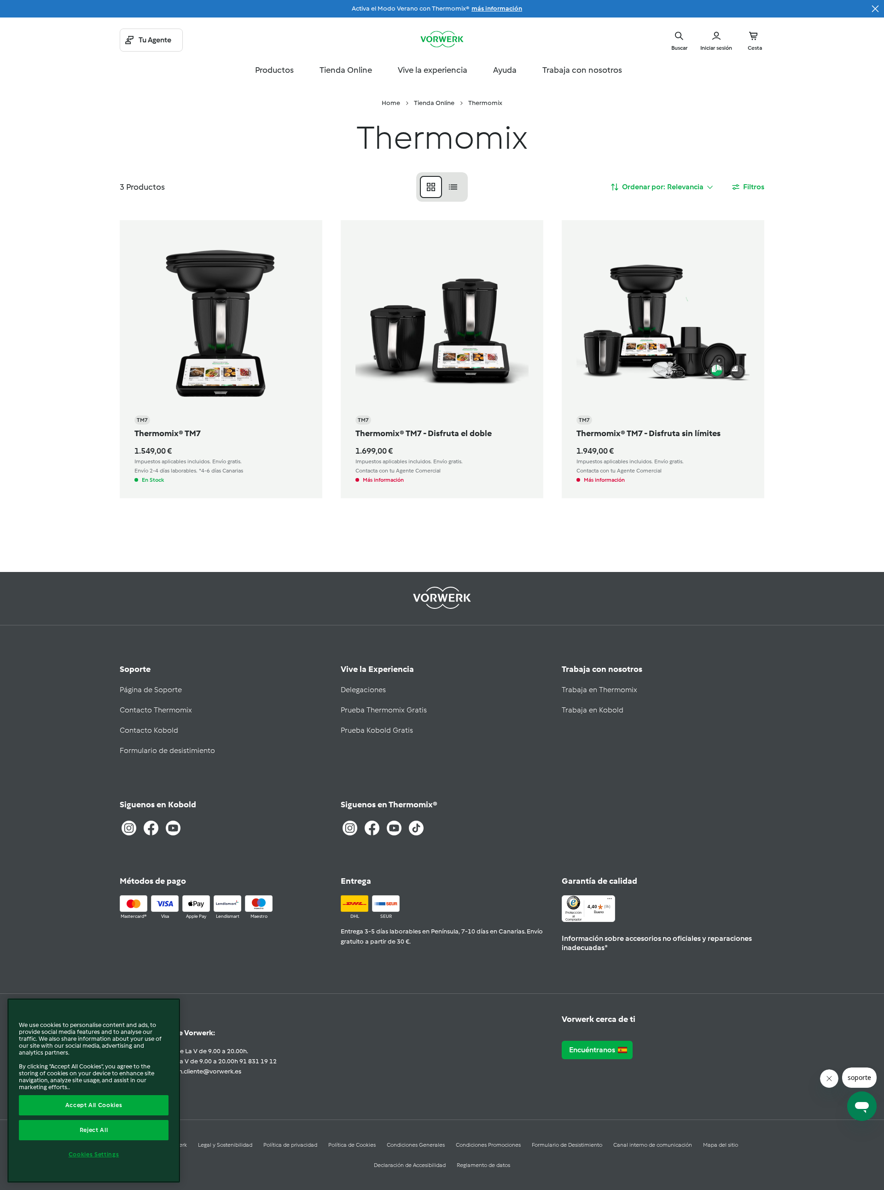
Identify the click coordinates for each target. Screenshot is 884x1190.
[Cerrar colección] (875, 9)
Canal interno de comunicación (652, 1145)
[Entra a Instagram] (129, 828)
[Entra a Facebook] (151, 828)
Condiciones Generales (416, 1145)
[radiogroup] (442, 187)
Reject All (94, 1129)
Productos (274, 70)
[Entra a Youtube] (173, 828)
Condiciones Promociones (488, 1145)
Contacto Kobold (149, 730)
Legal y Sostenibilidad (225, 1145)
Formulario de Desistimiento (567, 1145)
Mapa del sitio (720, 1145)
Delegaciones (363, 689)
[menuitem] (391, 103)
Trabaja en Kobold (592, 710)
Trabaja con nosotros (582, 70)
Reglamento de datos (483, 1165)
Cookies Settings (94, 1154)
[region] (93, 1090)
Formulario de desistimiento (167, 750)
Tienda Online (346, 70)
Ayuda (505, 70)
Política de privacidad (290, 1145)
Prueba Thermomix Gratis (384, 710)
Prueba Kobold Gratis (377, 730)
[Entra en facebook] (372, 828)
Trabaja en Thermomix (599, 689)
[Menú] (609, 900)
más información (496, 8)
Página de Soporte (151, 689)
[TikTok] (416, 828)
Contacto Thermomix (156, 710)
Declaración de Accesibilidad (410, 1165)
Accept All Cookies (93, 1105)
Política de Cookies (352, 1145)
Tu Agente (155, 39)
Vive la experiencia (432, 70)
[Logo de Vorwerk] (442, 40)
